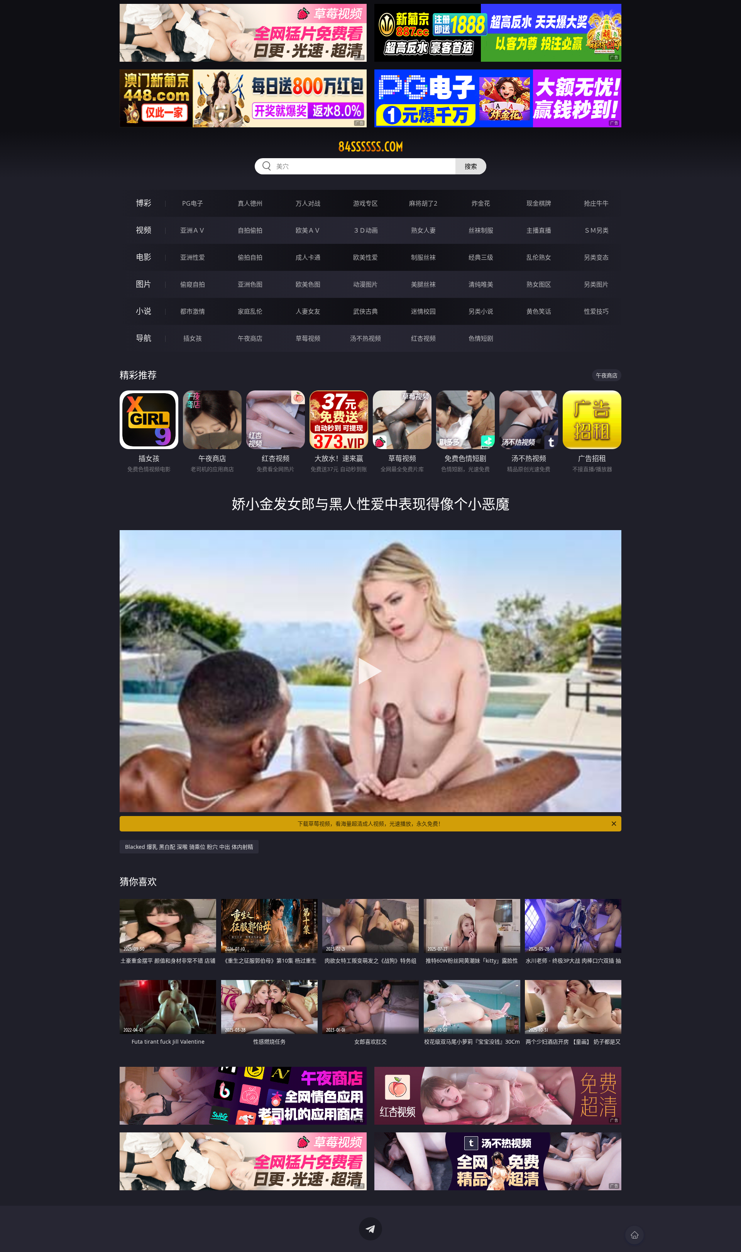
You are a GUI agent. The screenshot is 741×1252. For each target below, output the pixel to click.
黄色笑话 (538, 311)
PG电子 (192, 203)
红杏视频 (423, 338)
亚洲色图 (250, 284)
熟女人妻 (423, 230)
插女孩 (192, 338)
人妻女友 (308, 311)
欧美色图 (308, 284)
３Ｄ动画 (365, 230)
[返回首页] (634, 1235)
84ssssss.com (370, 146)
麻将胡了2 (423, 203)
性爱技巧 (596, 311)
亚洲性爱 (192, 257)
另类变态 (596, 257)
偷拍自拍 (250, 257)
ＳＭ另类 (596, 230)
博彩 (143, 203)
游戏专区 (365, 203)
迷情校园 (423, 311)
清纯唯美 (481, 284)
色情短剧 (481, 338)
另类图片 (596, 284)
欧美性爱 (365, 257)
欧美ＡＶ (308, 230)
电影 (143, 257)
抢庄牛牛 (596, 203)
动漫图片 (365, 284)
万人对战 (308, 203)
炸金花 (481, 203)
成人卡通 (308, 257)
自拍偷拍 (250, 230)
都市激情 (192, 311)
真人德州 (250, 203)
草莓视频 (308, 338)
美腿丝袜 (423, 284)
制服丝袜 (423, 257)
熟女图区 (538, 284)
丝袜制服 (481, 230)
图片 (143, 284)
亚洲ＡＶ (192, 230)
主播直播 (538, 230)
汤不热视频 (365, 338)
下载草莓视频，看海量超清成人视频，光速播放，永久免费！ (370, 823)
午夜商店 (250, 338)
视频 (143, 230)
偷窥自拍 (192, 284)
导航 (143, 338)
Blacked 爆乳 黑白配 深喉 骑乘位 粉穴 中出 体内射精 (189, 846)
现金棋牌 (538, 203)
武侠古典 (365, 311)
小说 (143, 311)
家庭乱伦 (250, 311)
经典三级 (481, 257)
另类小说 (481, 311)
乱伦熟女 (538, 257)
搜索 (471, 166)
